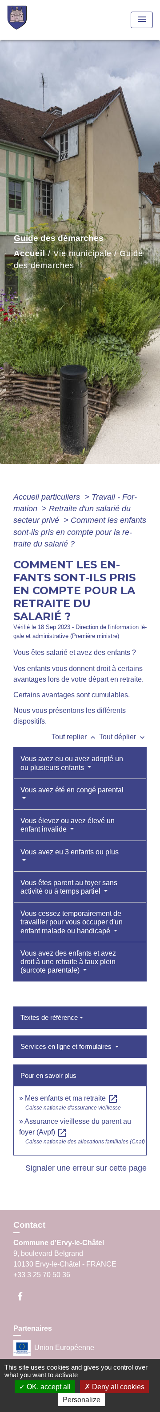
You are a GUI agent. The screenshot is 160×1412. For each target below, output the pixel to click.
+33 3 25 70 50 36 (41, 1275)
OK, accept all (48, 1387)
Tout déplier (123, 737)
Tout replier (74, 737)
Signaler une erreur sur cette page (86, 1168)
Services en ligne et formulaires (66, 1046)
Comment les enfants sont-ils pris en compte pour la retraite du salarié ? (79, 532)
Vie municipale (82, 253)
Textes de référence (49, 1017)
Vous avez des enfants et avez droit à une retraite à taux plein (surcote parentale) (68, 961)
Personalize (81, 1400)
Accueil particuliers (47, 497)
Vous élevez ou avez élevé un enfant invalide (67, 825)
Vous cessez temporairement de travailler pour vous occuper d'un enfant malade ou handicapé (71, 922)
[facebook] (24, 1296)
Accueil (29, 253)
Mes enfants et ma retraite (71, 1098)
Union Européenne (64, 1347)
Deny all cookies (117, 1387)
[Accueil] (40, 20)
